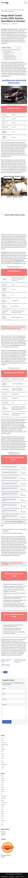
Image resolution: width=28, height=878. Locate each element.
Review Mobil (7, 9)
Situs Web (4, 699)
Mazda (2, 800)
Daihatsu (3, 780)
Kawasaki (3, 749)
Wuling (2, 813)
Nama (4, 688)
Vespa (2, 758)
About (22, 876)
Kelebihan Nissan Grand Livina (10, 57)
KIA (2, 793)
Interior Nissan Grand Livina (9, 52)
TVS (2, 769)
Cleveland (3, 742)
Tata (2, 822)
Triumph (2, 766)
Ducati (2, 738)
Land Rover (3, 798)
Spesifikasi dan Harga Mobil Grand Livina (11, 49)
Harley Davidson (4, 744)
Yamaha (2, 755)
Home (2, 9)
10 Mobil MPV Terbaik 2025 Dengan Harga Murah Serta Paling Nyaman (19, 661)
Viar (2, 760)
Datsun (2, 782)
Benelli (2, 762)
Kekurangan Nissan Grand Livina (10, 59)
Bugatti (2, 815)
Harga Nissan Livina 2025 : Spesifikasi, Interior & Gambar (6, 661)
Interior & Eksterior (8, 51)
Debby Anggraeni (6, 23)
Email (3, 694)
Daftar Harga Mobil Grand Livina (10, 56)
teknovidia (3, 831)
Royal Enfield (4, 764)
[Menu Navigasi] (25, 2)
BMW (2, 740)
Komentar (4, 704)
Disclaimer (11, 876)
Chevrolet (3, 778)
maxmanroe (3, 833)
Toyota (2, 811)
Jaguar (2, 791)
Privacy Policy (4, 876)
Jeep (2, 818)
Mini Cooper (3, 802)
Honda (2, 746)
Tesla (2, 809)
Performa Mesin (7, 53)
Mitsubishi (3, 804)
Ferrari (2, 784)
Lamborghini (3, 795)
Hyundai (2, 789)
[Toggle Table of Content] (18, 48)
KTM (2, 751)
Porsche (3, 820)
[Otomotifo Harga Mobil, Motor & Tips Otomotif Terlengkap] (5, 2)
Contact (17, 876)
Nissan (2, 807)
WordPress (19, 874)
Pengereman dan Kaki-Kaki (9, 55)
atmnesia (3, 834)
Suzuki (2, 753)
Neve (7, 874)
